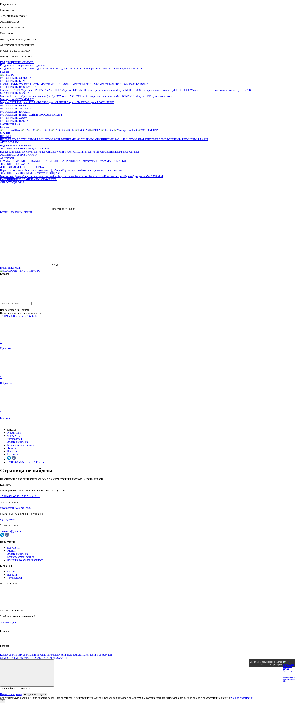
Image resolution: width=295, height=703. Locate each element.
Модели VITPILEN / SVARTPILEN (41, 90)
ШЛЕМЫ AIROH (92, 139)
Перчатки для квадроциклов (38, 151)
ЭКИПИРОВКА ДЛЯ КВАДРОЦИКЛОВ (24, 148)
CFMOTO (6, 657)
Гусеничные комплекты (71, 654)
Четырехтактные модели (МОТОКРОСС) (166, 90)
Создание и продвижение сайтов (266, 662)
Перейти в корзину (11, 694)
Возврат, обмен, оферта (20, 445)
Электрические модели (101, 90)
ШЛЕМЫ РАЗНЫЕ (114, 139)
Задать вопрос (8, 622)
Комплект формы (114, 176)
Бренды (4, 71)
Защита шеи (81, 176)
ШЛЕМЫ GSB (73, 139)
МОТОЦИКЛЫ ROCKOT (15, 111)
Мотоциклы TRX (10, 123)
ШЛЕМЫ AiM (33, 139)
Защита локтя (96, 176)
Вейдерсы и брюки (11, 151)
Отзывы (11, 448)
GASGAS (35, 657)
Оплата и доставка (18, 441)
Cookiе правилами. (242, 697)
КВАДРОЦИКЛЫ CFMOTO (17, 62)
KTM (15, 657)
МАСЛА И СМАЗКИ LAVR (16, 160)
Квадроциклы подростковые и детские (22, 65)
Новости (12, 451)
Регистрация (13, 267)
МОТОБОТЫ (155, 176)
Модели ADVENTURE (100, 102)
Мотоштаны (7, 176)
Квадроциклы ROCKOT (71, 68)
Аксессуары (7, 157)
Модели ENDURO (137, 83)
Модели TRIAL (144, 96)
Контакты (12, 454)
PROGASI (58, 657)
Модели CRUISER (56, 102)
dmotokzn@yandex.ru (12, 531)
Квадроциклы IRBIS (45, 68)
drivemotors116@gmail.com (15, 507)
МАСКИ (5, 133)
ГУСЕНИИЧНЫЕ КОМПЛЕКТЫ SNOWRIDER (28, 179)
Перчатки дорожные (12, 170)
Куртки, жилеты (71, 170)
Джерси (18, 176)
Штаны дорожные (114, 170)
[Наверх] (27, 673)
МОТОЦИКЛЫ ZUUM (13, 117)
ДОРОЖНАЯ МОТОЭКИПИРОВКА (22, 167)
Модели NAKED (10, 83)
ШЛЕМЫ (5, 136)
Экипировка (37, 654)
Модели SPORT (9, 102)
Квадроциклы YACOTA (99, 68)
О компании (14, 432)
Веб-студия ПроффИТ (271, 664)
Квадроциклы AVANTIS (128, 68)
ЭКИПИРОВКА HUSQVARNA (18, 154)
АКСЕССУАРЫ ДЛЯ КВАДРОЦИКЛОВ (57, 160)
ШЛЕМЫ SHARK (136, 139)
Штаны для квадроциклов (124, 151)
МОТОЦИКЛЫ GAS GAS (15, 93)
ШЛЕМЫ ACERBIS (53, 139)
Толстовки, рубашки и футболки (43, 170)
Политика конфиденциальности (25, 559)
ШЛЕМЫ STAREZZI (12, 139)
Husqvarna (24, 657)
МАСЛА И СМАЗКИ (113, 160)
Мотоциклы (23, 654)
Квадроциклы (8, 654)
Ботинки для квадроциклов (93, 151)
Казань (4, 211)
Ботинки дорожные (92, 170)
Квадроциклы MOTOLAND (16, 68)
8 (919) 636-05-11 (10, 519)
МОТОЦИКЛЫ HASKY (14, 120)
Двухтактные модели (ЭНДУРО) (232, 90)
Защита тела (30, 176)
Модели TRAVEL (30, 83)
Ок (2, 701)
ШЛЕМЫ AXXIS (198, 139)
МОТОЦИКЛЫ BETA (13, 105)
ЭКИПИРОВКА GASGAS (15, 163)
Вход (3, 267)
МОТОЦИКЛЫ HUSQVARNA (18, 87)
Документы (13, 435)
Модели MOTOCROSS (85, 83)
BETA (68, 657)
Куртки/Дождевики (135, 176)
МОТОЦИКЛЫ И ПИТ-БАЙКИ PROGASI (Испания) (31, 114)
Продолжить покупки (35, 694)
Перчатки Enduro (47, 176)
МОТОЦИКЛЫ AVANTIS (15, 108)
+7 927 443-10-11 (30, 316)
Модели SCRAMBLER (31, 102)
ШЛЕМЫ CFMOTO (158, 139)
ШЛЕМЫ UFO (179, 139)
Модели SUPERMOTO (112, 83)
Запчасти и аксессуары (98, 654)
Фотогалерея (14, 438)
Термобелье (24, 145)
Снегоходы (51, 654)
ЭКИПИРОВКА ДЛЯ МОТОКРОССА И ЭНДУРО (30, 173)
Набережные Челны (20, 211)
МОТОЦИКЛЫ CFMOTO (15, 77)
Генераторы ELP (91, 160)
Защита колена (65, 176)
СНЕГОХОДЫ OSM (12, 182)
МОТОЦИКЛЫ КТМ (12, 80)
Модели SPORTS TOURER (56, 83)
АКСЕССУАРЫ (9, 142)
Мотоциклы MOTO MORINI (17, 99)
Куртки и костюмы (66, 151)
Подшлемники (8, 145)
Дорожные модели (164, 96)
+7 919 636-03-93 (10, 316)
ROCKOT (46, 657)
